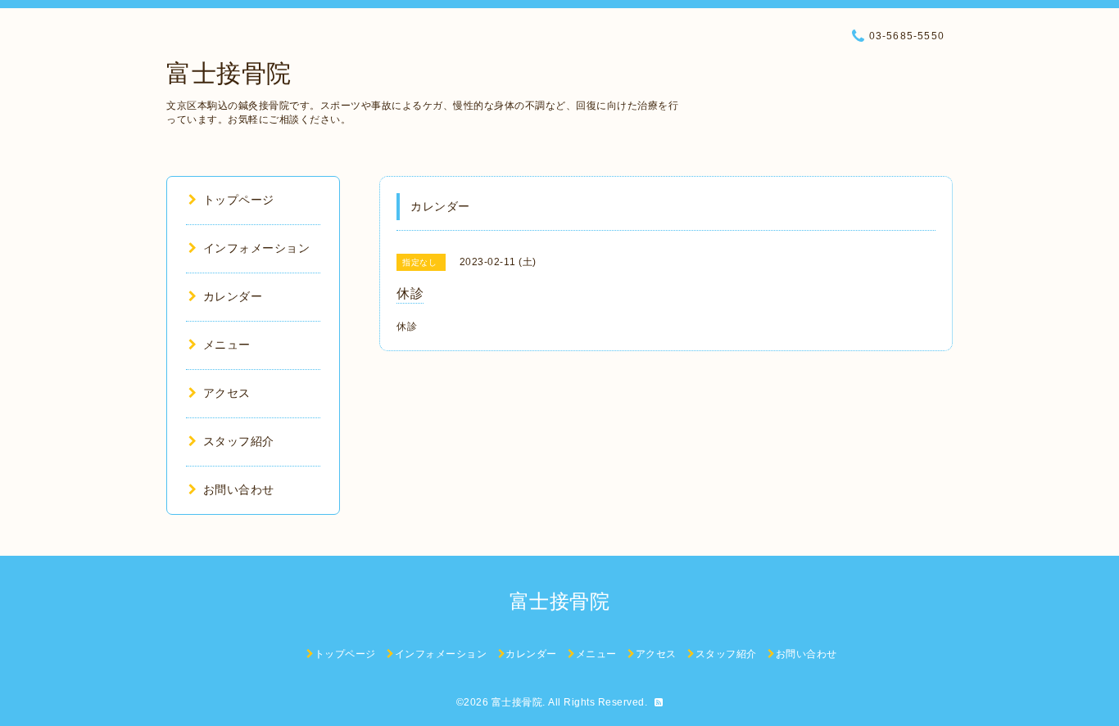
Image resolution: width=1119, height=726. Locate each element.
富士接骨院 (229, 73)
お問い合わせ (238, 489)
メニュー (227, 344)
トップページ (238, 199)
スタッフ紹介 (238, 441)
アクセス (227, 392)
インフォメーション (256, 248)
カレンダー (232, 296)
